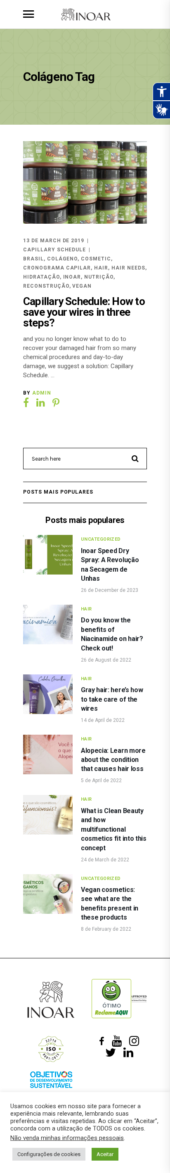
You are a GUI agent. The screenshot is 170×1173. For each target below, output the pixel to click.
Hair (86, 609)
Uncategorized (101, 539)
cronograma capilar (57, 268)
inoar (72, 277)
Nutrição (98, 277)
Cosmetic (96, 259)
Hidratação (41, 277)
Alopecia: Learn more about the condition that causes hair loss (113, 760)
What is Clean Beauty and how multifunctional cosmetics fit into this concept (113, 829)
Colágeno (62, 259)
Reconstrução (46, 286)
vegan (82, 286)
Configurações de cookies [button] (48, 1154)
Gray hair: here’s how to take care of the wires (112, 699)
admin (41, 393)
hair (101, 268)
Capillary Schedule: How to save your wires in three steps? (84, 312)
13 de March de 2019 (53, 241)
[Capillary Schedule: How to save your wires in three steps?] (85, 182)
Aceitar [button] (105, 1154)
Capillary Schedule (54, 250)
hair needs (128, 268)
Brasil (33, 259)
